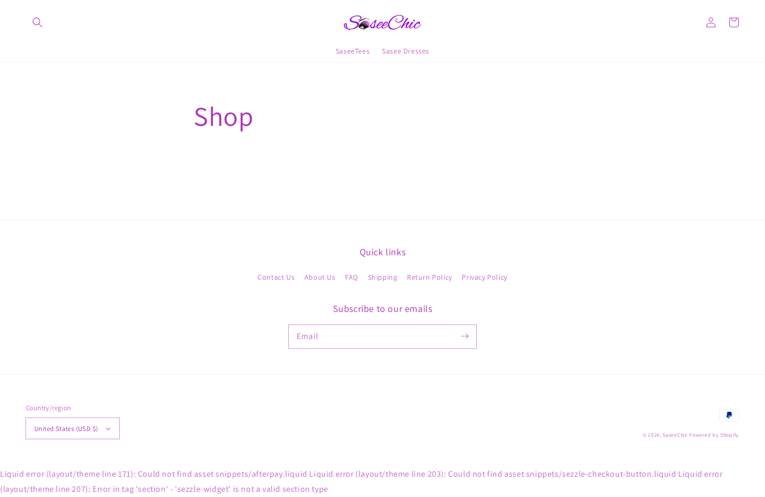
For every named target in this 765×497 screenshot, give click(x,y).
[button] (37, 22)
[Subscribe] (464, 336)
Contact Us (276, 277)
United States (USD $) (66, 428)
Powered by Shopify (714, 434)
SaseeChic (675, 434)
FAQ (351, 277)
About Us (320, 277)
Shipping (383, 277)
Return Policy (429, 277)
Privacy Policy (484, 277)
